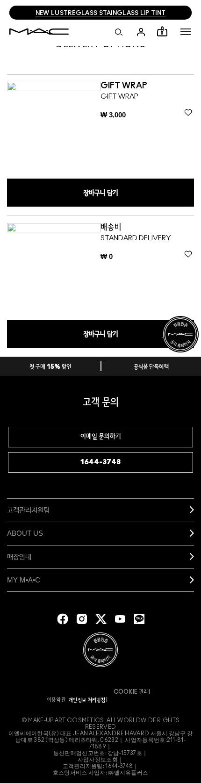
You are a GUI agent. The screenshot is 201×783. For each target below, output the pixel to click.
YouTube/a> (120, 619)
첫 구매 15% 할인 (50, 367)
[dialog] (129, 86)
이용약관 (56, 700)
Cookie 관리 (131, 692)
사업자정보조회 (98, 759)
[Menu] (185, 32)
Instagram (81, 619)
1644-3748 (100, 462)
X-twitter (101, 619)
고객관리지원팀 (28, 510)
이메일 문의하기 (100, 436)
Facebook (62, 619)
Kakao (139, 619)
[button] (185, 32)
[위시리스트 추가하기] (188, 112)
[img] (53, 128)
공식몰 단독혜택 (151, 367)
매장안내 (19, 556)
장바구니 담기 (100, 193)
